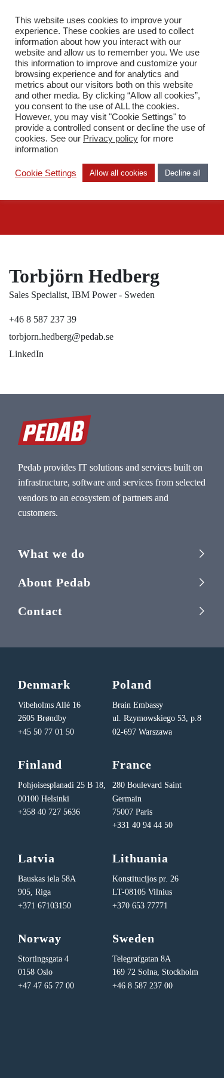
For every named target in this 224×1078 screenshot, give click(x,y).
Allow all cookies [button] (119, 172)
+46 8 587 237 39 (42, 319)
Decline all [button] (183, 172)
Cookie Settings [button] (45, 173)
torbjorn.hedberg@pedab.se (61, 336)
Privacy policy (110, 138)
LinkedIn (26, 354)
